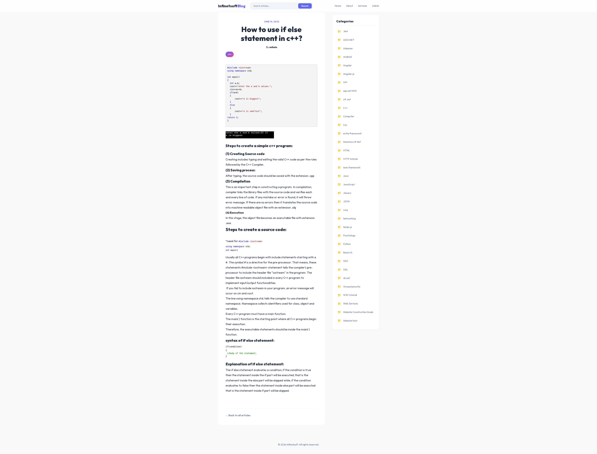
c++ (229, 54)
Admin (375, 5)
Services (362, 5)
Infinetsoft (231, 6)
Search (305, 6)
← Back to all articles (238, 415)
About (349, 5)
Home (338, 5)
